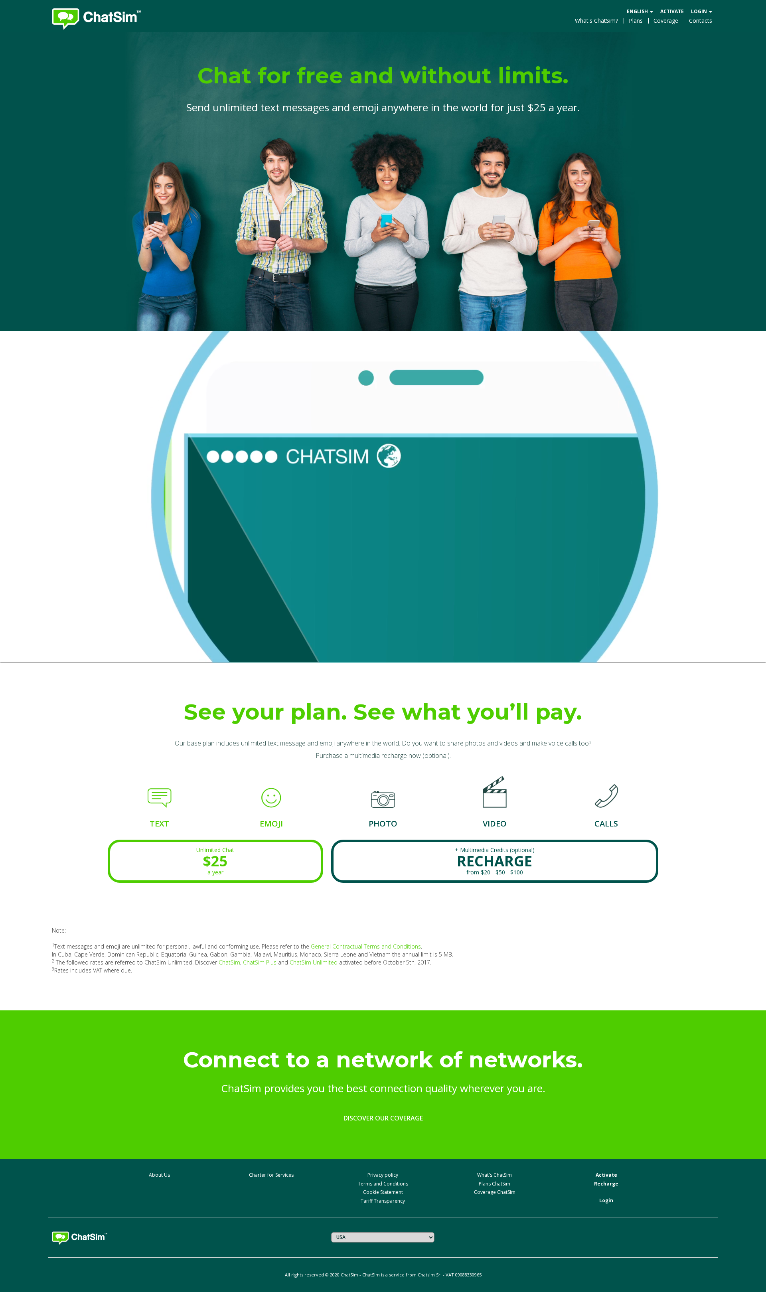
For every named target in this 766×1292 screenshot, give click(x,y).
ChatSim (229, 962)
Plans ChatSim (494, 1183)
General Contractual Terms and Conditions (366, 946)
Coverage (665, 20)
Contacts (700, 20)
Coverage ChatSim (494, 1192)
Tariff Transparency (383, 1200)
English (638, 11)
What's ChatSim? (596, 20)
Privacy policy (382, 1175)
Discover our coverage (383, 1118)
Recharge (606, 1183)
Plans (636, 20)
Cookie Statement (383, 1192)
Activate (672, 11)
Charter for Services (271, 1175)
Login (699, 11)
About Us (159, 1175)
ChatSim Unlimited (314, 962)
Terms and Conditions (383, 1183)
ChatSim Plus (259, 962)
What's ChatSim (494, 1175)
